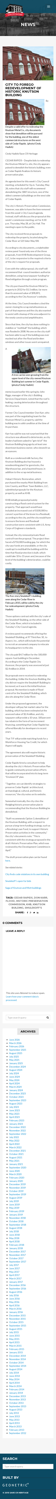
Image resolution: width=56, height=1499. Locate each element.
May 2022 (14, 1140)
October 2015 (16, 1322)
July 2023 (14, 1106)
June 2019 (14, 1204)
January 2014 (16, 1392)
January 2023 (16, 1123)
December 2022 (17, 1127)
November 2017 (17, 1254)
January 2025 (16, 1063)
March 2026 (15, 1043)
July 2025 (14, 1056)
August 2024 (15, 1069)
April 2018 (14, 1241)
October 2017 (16, 1258)
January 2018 (16, 1248)
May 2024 (14, 1080)
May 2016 (14, 1302)
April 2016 (14, 1305)
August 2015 (15, 1328)
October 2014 (16, 1362)
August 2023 (15, 1103)
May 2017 (14, 1271)
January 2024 (16, 1090)
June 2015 (14, 1335)
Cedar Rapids (23, 897)
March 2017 (15, 1278)
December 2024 (17, 1066)
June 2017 (14, 1268)
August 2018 (15, 1227)
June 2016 (14, 1298)
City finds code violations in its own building (27, 874)
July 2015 (14, 1332)
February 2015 (16, 1349)
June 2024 (14, 1076)
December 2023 (17, 1093)
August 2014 (15, 1369)
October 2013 (16, 1402)
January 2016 (16, 1312)
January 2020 (16, 1181)
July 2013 (14, 1412)
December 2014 (17, 1355)
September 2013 (17, 1406)
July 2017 (14, 1265)
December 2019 (17, 1184)
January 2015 (16, 1352)
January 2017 (16, 1281)
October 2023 (16, 1096)
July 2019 (14, 1201)
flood (10, 901)
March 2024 (15, 1086)
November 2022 (17, 1130)
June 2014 (14, 1375)
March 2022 (15, 1147)
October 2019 (16, 1191)
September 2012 (17, 1433)
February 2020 (16, 1177)
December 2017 (17, 1251)
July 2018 (14, 1231)
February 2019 (16, 1211)
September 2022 (17, 1133)
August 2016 (15, 1291)
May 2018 (14, 1238)
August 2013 (15, 1409)
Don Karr (40, 897)
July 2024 (14, 1073)
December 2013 (17, 1396)
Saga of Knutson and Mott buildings (23, 887)
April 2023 (14, 1117)
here (7, 860)
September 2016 (17, 1288)
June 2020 (14, 1170)
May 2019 (14, 1207)
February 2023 (16, 1120)
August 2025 (15, 1053)
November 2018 (17, 1217)
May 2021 (14, 1160)
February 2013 (16, 1429)
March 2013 (15, 1426)
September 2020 (17, 1167)
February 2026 (16, 1046)
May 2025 (14, 1059)
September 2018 (17, 1224)
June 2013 (14, 1416)
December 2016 (17, 1285)
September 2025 (17, 1049)
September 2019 (17, 1194)
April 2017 (14, 1275)
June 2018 (14, 1234)
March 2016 (15, 1308)
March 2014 (15, 1386)
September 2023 (17, 1100)
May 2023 (14, 1113)
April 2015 (14, 1342)
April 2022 (14, 1144)
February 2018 (16, 1244)
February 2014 (16, 1389)
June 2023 (14, 1110)
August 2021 (15, 1157)
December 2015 (17, 1315)
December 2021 (17, 1150)
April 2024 (14, 1083)
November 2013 (17, 1399)
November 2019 (17, 1187)
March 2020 (15, 1174)
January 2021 (16, 1164)
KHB (29, 904)
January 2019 (16, 1214)
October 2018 (16, 1221)
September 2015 (17, 1325)
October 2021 (16, 1154)
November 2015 (17, 1318)
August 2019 (15, 1197)
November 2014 (17, 1359)
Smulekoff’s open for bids (18, 881)
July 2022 (14, 1137)
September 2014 (17, 1365)
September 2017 (17, 1261)
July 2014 (14, 1372)
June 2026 (14, 1039)
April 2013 (14, 1423)
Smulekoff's (33, 907)
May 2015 (14, 1339)
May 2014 (14, 1379)
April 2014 (14, 1382)
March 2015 (15, 1345)
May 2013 (14, 1419)
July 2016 (14, 1295)
